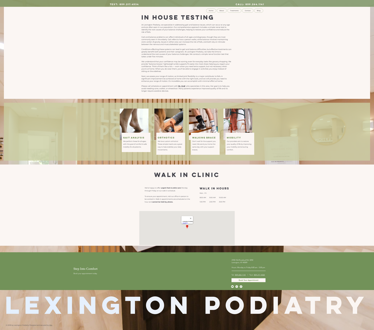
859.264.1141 (254, 4)
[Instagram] (236, 286)
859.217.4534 (259, 275)
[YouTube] (232, 286)
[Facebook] (241, 286)
